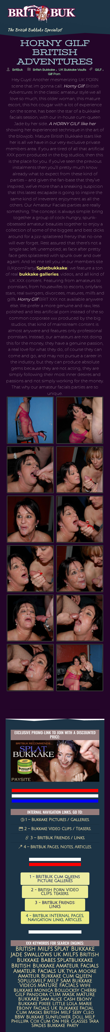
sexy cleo (83, 1012)
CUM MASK (62, 994)
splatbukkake (75, 960)
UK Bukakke (64, 1008)
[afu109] (79, 568)
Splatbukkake (52, 268)
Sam (44, 999)
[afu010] (30, 469)
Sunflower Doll (64, 1017)
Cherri (88, 990)
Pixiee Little (52, 1003)
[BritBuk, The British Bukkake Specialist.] (41, 19)
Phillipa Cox (25, 1021)
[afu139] (30, 667)
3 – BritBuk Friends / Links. (57, 838)
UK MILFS (65, 955)
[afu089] (79, 519)
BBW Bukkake (29, 1017)
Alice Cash (62, 999)
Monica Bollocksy (56, 990)
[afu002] (30, 420)
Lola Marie (79, 1003)
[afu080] (79, 469)
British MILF (57, 1012)
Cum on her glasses (64, 1021)
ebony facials (33, 1008)
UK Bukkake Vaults (72, 69)
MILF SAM (59, 980)
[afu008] (79, 420)
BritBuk (17, 69)
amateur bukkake (39, 976)
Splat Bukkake (74, 949)
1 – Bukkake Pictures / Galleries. (56, 819)
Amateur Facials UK (39, 971)
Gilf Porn (54, 74)
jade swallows (31, 955)
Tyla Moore (81, 971)
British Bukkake (44, 69)
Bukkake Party (62, 1025)
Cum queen (77, 976)
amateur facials (77, 966)
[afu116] (30, 618)
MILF (90, 1017)
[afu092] (30, 568)
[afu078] (30, 519)
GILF (98, 69)
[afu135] (79, 618)
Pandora (37, 994)
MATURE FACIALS (58, 985)
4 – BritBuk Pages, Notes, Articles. (57, 847)
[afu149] (79, 667)
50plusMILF (32, 980)
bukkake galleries (38, 274)
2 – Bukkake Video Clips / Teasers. (57, 829)
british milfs (34, 949)
